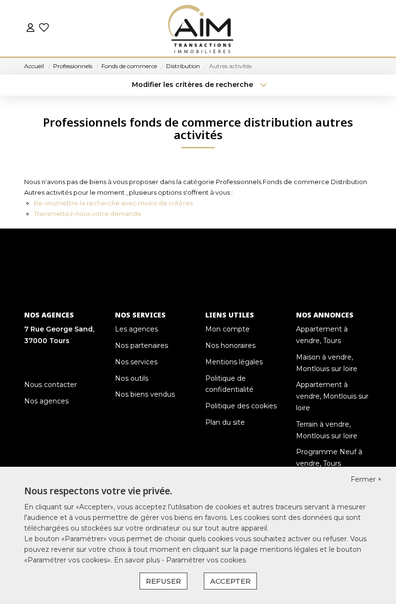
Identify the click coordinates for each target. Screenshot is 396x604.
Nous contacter (50, 384)
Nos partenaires (141, 345)
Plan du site (225, 422)
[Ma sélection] (44, 28)
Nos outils (131, 378)
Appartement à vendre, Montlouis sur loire (332, 396)
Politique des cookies (241, 406)
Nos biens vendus (145, 394)
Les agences (136, 329)
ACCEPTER (230, 581)
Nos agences (46, 401)
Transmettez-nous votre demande (87, 213)
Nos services (136, 362)
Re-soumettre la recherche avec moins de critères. (114, 203)
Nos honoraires (230, 345)
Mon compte (227, 329)
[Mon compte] (30, 28)
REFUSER (163, 581)
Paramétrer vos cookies (206, 560)
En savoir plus (138, 560)
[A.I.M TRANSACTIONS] (200, 29)
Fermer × (366, 479)
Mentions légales (234, 362)
